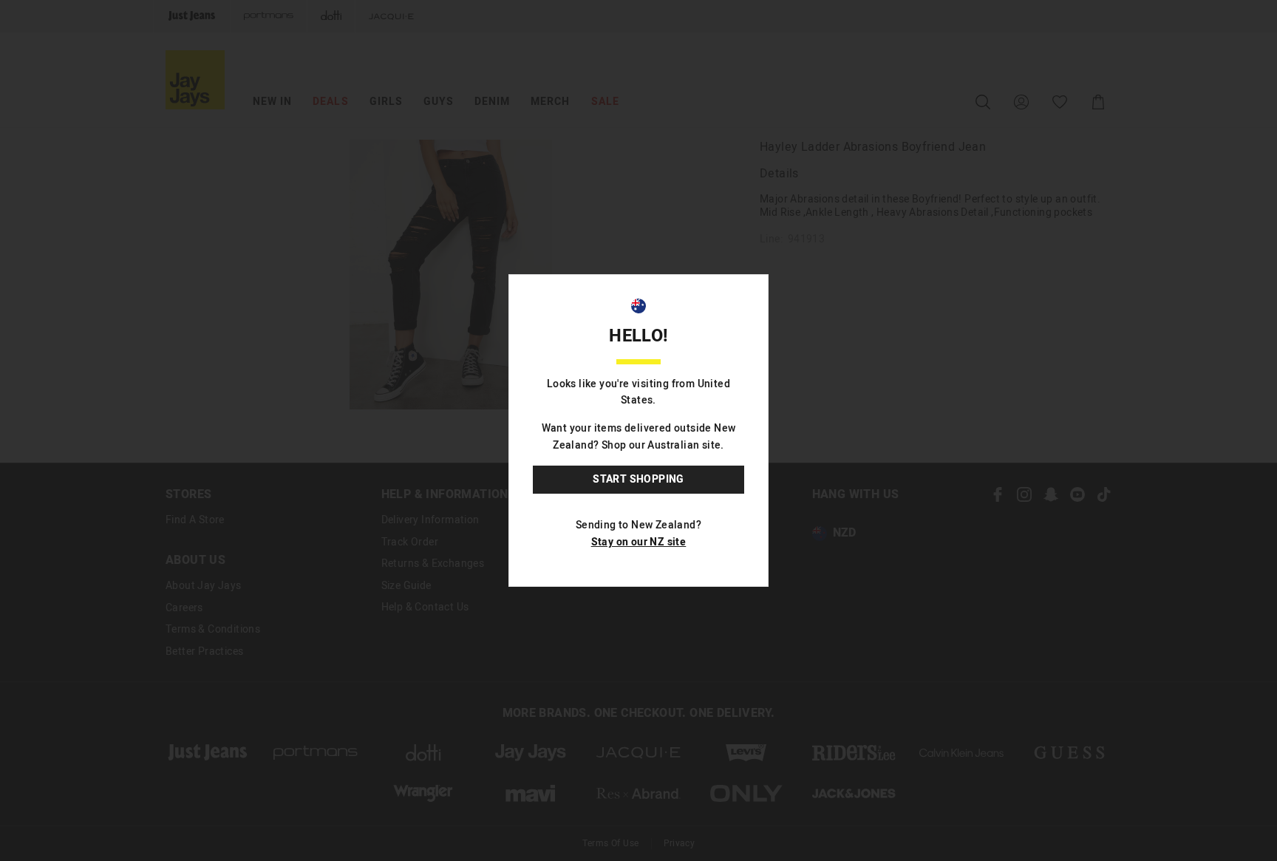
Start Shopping (638, 479)
